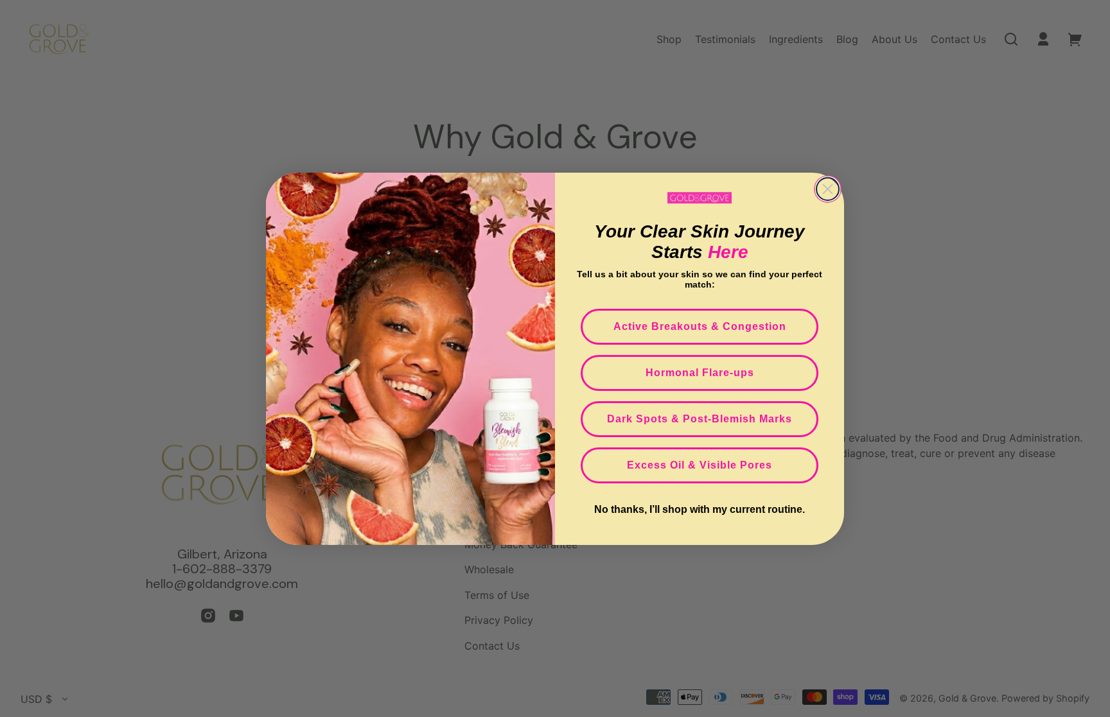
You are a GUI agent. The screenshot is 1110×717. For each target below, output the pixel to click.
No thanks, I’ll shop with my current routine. (699, 509)
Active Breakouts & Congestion (699, 326)
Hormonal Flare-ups (700, 372)
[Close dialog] (827, 189)
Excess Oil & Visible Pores (699, 465)
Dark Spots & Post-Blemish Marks (699, 418)
